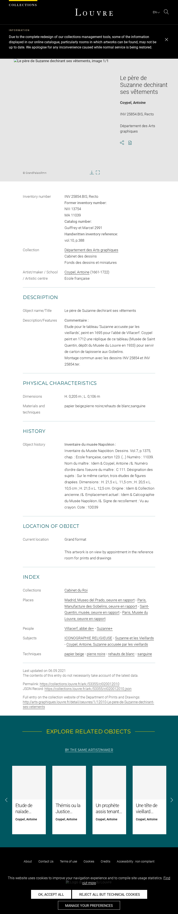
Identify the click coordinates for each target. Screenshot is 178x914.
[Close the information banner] (166, 39)
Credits (105, 861)
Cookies (89, 861)
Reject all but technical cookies (109, 894)
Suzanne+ (105, 628)
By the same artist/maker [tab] (89, 750)
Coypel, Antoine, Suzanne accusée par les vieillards (107, 644)
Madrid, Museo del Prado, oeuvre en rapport (99, 600)
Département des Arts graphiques (91, 250)
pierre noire (96, 654)
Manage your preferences (89, 906)
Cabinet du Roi (76, 590)
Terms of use (68, 861)
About (28, 861)
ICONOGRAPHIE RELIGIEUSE (88, 638)
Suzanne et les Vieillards (134, 638)
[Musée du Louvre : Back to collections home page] (94, 12)
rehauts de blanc (121, 654)
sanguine (144, 654)
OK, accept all (51, 894)
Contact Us (45, 861)
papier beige (74, 654)
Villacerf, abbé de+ (79, 628)
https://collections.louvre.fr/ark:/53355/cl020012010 (79, 684)
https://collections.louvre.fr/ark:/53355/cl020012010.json (88, 689)
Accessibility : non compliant (136, 861)
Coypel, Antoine (133, 102)
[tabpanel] (89, 800)
